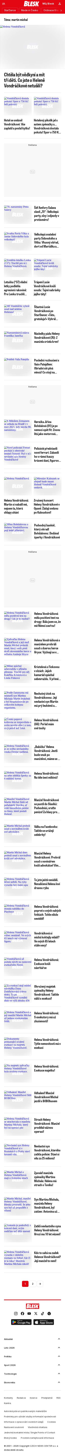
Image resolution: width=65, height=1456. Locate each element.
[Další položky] (61, 10)
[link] (16, 1314)
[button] (21, 1322)
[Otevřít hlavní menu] (4, 4)
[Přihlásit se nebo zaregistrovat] (60, 4)
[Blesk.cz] (31, 3)
